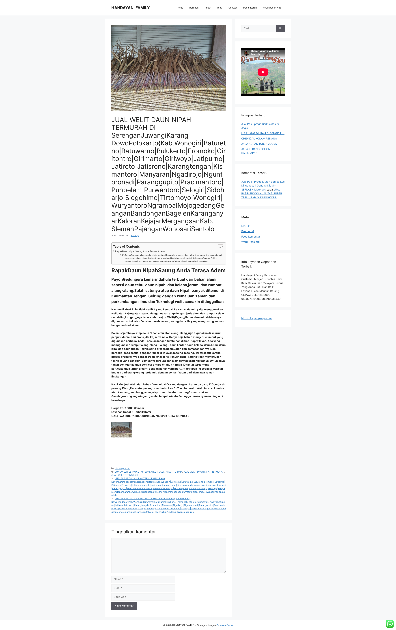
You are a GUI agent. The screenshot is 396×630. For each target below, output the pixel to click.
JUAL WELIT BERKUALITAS (129, 471)
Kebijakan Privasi (272, 7)
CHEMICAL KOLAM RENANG (259, 138)
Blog (219, 7)
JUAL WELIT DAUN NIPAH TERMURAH (203, 471)
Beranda (193, 7)
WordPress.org (250, 241)
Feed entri (247, 231)
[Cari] (280, 28)
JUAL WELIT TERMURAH (124, 475)
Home (180, 7)
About (208, 7)
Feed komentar (250, 236)
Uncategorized (122, 468)
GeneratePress (224, 625)
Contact (232, 7)
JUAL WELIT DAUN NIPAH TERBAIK (163, 471)
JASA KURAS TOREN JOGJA (259, 143)
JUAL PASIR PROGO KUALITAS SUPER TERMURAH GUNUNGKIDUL (261, 193)
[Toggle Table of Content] (219, 246)
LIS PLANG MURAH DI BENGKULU (262, 133)
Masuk (245, 226)
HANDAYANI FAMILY (130, 7)
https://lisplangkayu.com (256, 318)
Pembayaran (250, 7)
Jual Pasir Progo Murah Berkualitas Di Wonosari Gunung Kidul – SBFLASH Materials (263, 185)
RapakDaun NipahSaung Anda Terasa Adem (140, 251)
